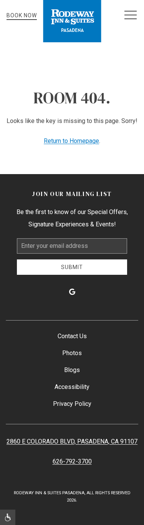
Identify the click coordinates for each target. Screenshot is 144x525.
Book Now (22, 15)
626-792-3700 (72, 461)
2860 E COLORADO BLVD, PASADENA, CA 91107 (72, 441)
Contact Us (72, 336)
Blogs (72, 370)
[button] (130, 15)
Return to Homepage (71, 141)
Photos (72, 353)
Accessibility (72, 386)
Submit (72, 267)
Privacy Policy (72, 403)
